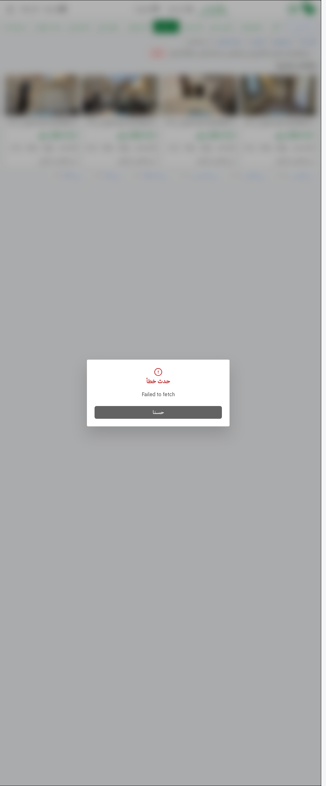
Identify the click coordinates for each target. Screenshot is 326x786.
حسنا (158, 412)
